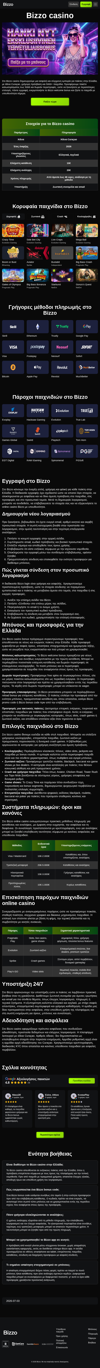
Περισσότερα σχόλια (50, 1135)
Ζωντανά (35, 216)
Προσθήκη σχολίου (82, 1081)
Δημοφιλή (11, 216)
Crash (60, 216)
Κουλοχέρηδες (84, 216)
